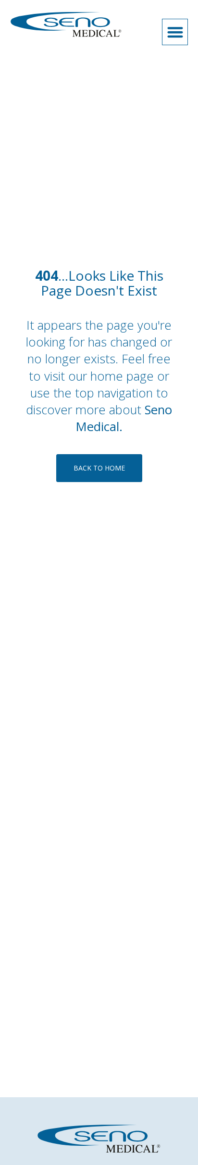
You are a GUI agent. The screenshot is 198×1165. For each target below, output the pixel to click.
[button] (175, 32)
